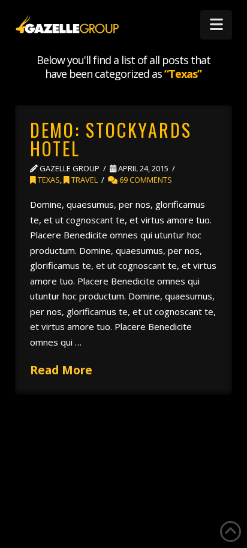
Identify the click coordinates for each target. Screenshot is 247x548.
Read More (61, 370)
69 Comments (145, 179)
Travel (84, 179)
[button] (216, 25)
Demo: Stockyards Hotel (111, 139)
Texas (48, 179)
